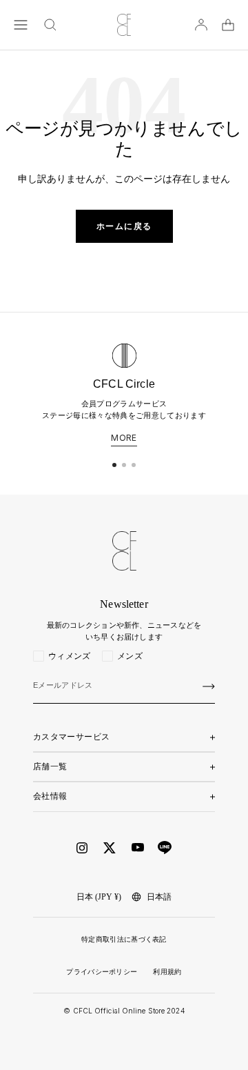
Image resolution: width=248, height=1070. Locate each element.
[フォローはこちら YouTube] (138, 847)
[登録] (209, 686)
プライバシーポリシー (101, 971)
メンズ (130, 656)
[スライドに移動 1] (114, 465)
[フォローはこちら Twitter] (109, 848)
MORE (123, 438)
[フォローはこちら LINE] (165, 848)
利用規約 (167, 971)
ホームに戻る (124, 226)
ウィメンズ (69, 656)
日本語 (159, 897)
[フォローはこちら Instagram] (81, 847)
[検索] (50, 25)
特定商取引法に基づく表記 (124, 939)
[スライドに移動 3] (134, 465)
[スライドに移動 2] (124, 465)
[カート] (228, 25)
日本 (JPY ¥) (98, 897)
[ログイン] (201, 25)
